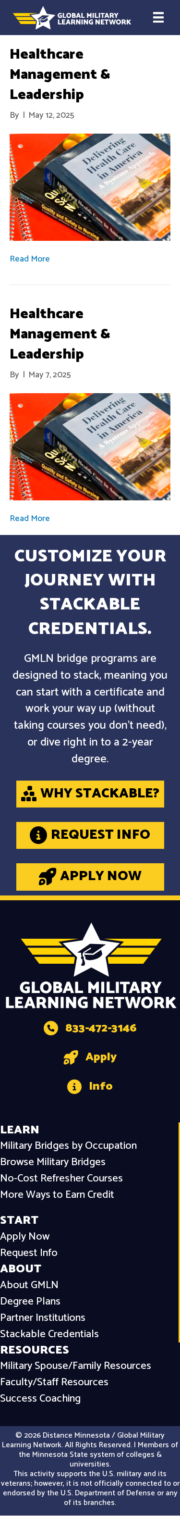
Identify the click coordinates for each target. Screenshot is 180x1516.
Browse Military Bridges (53, 1162)
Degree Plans (30, 1302)
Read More (30, 259)
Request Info (29, 1253)
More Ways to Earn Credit (57, 1195)
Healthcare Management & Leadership (60, 75)
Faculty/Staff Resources (54, 1383)
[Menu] (158, 17)
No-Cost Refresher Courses (61, 1179)
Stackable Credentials (49, 1334)
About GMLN (29, 1285)
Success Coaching (40, 1399)
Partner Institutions (42, 1318)
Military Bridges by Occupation (68, 1146)
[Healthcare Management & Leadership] (90, 187)
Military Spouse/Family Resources (75, 1366)
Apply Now (24, 1237)
